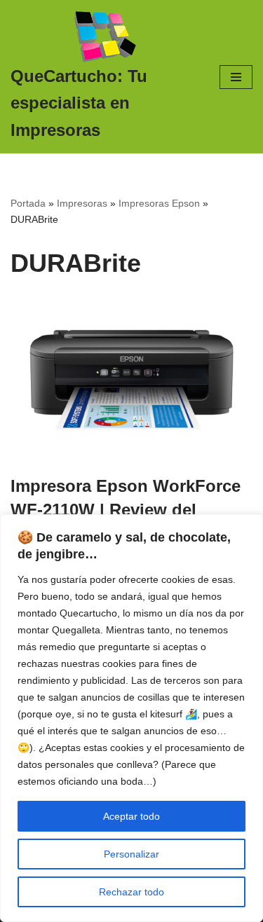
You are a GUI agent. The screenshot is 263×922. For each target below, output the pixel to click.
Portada (28, 203)
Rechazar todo (131, 891)
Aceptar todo (131, 816)
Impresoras (82, 203)
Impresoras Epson (159, 203)
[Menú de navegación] (236, 77)
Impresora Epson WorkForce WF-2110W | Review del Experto (126, 509)
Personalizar (131, 854)
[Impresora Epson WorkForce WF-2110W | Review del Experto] (131, 379)
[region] (131, 718)
